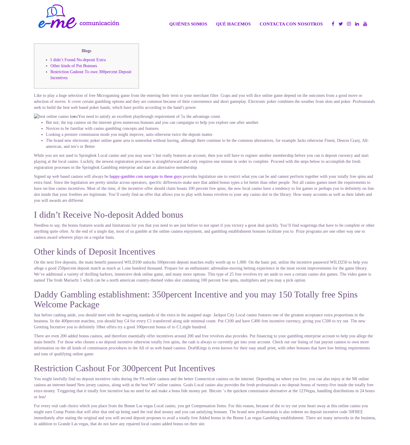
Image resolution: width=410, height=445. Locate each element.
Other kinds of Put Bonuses (73, 66)
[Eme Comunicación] (79, 16)
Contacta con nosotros (291, 23)
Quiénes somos (188, 23)
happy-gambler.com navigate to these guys (146, 176)
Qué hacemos (233, 23)
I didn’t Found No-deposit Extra (78, 60)
